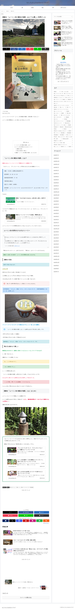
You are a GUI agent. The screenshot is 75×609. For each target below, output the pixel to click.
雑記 (8, 487)
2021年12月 (56, 225)
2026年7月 (56, 155)
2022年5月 (56, 210)
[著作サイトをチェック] (5, 520)
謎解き (5, 487)
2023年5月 (56, 176)
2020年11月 (56, 259)
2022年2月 (56, 219)
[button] (45, 49)
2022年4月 (56, 213)
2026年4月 (56, 158)
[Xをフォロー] (12, 520)
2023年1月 (56, 189)
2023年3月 (56, 182)
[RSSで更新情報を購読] (46, 520)
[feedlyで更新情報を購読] (39, 520)
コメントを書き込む (26, 597)
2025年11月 (56, 164)
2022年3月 (56, 216)
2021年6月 (56, 238)
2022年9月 (56, 198)
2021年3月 (56, 247)
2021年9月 (56, 231)
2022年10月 (56, 195)
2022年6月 (56, 207)
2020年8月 (56, 268)
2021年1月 (56, 253)
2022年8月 (56, 201)
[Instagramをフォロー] (19, 520)
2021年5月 (56, 241)
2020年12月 (56, 256)
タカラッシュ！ (13, 487)
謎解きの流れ (19, 148)
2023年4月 (56, 179)
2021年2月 (56, 250)
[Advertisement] (25, 130)
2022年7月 (56, 204)
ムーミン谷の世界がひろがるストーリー (24, 146)
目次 (24, 142)
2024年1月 (56, 170)
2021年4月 (56, 244)
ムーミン (19, 487)
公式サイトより (17, 245)
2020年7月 (56, 271)
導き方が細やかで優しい (22, 150)
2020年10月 (56, 262)
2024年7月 (56, 167)
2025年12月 (56, 161)
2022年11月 (56, 192)
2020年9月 (56, 265)
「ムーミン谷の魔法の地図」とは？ (23, 145)
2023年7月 (56, 173)
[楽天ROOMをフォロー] (33, 520)
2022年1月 (56, 222)
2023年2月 (56, 185)
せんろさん (63, 62)
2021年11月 (56, 228)
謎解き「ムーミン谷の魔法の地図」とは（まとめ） (26, 152)
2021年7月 (56, 235)
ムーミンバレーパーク (26, 487)
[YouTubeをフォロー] (26, 520)
